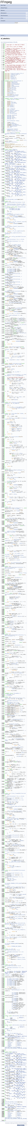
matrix (13, 87)
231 (2, 363)
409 (2, 566)
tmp (13, 85)
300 (2, 436)
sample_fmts (8, 207)
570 (2, 793)
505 (2, 697)
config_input (14, 236)
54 (2, 104)
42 (2, 92)
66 (2, 115)
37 (2, 88)
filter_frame (14, 793)
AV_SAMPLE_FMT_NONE (15, 209)
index (11, 93)
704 (2, 964)
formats (19, 204)
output (7, 349)
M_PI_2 (20, 267)
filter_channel (9, 697)
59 (2, 108)
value (15, 354)
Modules (3, 10)
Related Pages (4, 7)
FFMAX (16, 249)
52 (2, 102)
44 (2, 94)
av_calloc (21, 257)
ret (10, 211)
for (10, 828)
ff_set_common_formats (17, 217)
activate (13, 870)
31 (2, 82)
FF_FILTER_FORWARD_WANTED (12, 943)
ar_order (12, 109)
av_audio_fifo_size (14, 861)
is (13, 118)
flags (9, 1046)
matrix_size (13, 88)
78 (2, 126)
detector (13, 132)
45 (2, 95)
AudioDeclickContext (19, 98)
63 (2, 112)
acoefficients (15, 83)
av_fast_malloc (11, 481)
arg (9, 698)
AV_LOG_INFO (17, 971)
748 (2, 1015)
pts (13, 122)
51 (2, 101)
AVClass (13, 99)
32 (2, 83)
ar (11, 104)
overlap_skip (13, 113)
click (13, 92)
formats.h (13, 78)
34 (2, 85)
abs (15, 539)
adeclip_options (9, 1052)
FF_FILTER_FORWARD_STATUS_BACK (13, 883)
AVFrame (9, 115)
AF (17, 153)
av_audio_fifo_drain (12, 835)
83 (2, 130)
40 (2, 91)
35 (2, 86)
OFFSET (6, 152)
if (10, 894)
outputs (21, 1025)
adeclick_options (9, 150)
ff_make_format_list (10, 214)
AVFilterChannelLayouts (13, 205)
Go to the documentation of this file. (9, 42)
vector (13, 89)
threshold (13, 103)
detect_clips (8, 567)
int (8, 132)
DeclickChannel (18, 80)
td (14, 702)
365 (2, 507)
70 (2, 118)
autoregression (17, 363)
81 (2, 129)
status (14, 879)
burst (12, 104)
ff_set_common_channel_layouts (13, 226)
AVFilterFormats (11, 204)
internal (16, 818)
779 (2, 1051)
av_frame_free (11, 268)
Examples (3, 20)
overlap (13, 102)
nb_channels (13, 123)
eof (10, 127)
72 (2, 120)
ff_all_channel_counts (19, 221)
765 (2, 1033)
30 (2, 81)
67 (2, 116)
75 (2, 123)
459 (2, 634)
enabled (14, 115)
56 (2, 105)
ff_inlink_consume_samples (12, 887)
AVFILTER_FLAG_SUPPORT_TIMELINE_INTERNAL (16, 1049)
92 (2, 145)
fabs (9, 594)
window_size (13, 111)
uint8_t (9, 92)
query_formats (8, 202)
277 (2, 413)
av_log (9, 971)
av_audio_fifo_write (15, 302)
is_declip (12, 108)
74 (2, 122)
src (25, 140)
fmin (6, 594)
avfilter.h (13, 75)
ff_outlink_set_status (16, 937)
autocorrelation (16, 346)
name (11, 1017)
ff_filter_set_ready (15, 918)
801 (2, 1103)
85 (2, 132)
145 (2, 236)
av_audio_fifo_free (12, 978)
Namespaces (3, 13)
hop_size (12, 112)
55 (2, 104)
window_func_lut (16, 130)
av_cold (11, 949)
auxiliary (14, 81)
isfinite (14, 407)
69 (2, 117)
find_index (14, 413)
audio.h (13, 76)
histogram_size (14, 95)
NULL (9, 196)
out (13, 117)
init (6, 950)
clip (25, 572)
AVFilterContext (17, 202)
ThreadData (16, 693)
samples (11, 364)
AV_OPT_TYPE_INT (20, 180)
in (13, 116)
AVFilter (7, 1033)
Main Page (3, 5)
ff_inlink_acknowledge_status (13, 923)
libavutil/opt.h (15, 74)
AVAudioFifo (10, 129)
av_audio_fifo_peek (17, 747)
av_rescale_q (16, 844)
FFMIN (21, 840)
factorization (15, 436)
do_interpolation (9, 470)
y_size (11, 92)
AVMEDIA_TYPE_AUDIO (10, 1019)
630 (2, 870)
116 (2, 201)
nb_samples (15, 124)
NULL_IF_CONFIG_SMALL (10, 1036)
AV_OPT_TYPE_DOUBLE (21, 152)
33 (2, 84)
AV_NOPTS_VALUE (16, 244)
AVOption (14, 149)
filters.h (13, 77)
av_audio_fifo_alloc (10, 291)
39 (2, 90)
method (11, 105)
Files (2, 18)
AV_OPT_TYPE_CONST (21, 186)
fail (13, 815)
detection (14, 82)
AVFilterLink (22, 236)
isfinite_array (15, 402)
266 (2, 402)
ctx (23, 202)
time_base (21, 846)
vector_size (13, 90)
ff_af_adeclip (14, 1103)
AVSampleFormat (22, 206)
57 (2, 106)
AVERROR (16, 216)
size (23, 347)
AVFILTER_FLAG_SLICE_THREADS (12, 1047)
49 (2, 99)
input (10, 347)
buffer (14, 117)
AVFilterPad (15, 1015)
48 (2, 98)
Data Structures (4, 15)
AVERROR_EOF (21, 925)
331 (2, 469)
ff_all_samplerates (18, 231)
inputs (21, 1015)
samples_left (13, 126)
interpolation (8, 508)
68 (2, 117)
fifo (16, 130)
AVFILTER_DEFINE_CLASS (11, 199)
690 (2, 949)
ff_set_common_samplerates (12, 232)
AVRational (15, 845)
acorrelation (15, 84)
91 (2, 143)
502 (2, 694)
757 (2, 1025)
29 (2, 80)
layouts (23, 205)
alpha (12, 369)
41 (2, 92)
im (15, 535)
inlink (7, 237)
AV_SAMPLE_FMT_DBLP (15, 208)
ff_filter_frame (15, 852)
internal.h (13, 79)
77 (2, 125)
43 (2, 93)
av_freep (9, 980)
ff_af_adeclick (14, 1033)
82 (2, 130)
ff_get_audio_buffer (10, 273)
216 (2, 346)
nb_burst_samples (14, 110)
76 (2, 124)
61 (2, 110)
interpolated (15, 86)
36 (2, 87)
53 (2, 103)
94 (2, 149)
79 (2, 127)
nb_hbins (12, 106)
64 (2, 113)
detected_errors (16, 125)
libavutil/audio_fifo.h (17, 73)
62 (2, 111)
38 (2, 89)
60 (2, 109)
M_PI (8, 265)
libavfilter (2, 35)
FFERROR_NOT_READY (16, 946)
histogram (15, 94)
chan (17, 120)
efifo (16, 129)
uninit (6, 965)
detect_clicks (8, 634)
